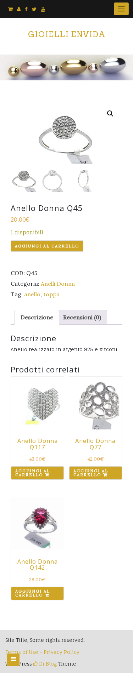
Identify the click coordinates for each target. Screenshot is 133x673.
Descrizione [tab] (37, 317)
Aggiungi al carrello (47, 246)
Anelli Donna (58, 283)
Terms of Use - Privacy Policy (42, 652)
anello (32, 294)
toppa (51, 294)
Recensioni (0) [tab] (82, 317)
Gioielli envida (66, 34)
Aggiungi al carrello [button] (32, 472)
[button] (110, 113)
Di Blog (47, 664)
